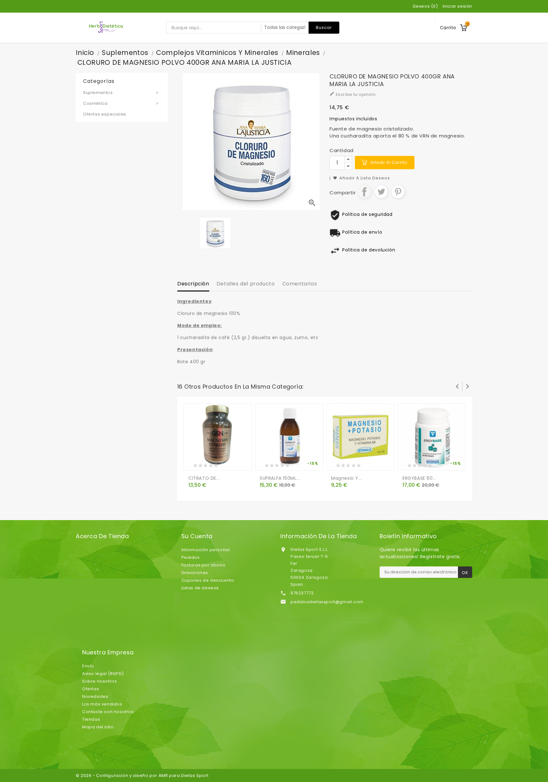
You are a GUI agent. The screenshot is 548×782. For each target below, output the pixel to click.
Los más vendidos (102, 704)
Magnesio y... (346, 478)
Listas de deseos (200, 588)
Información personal (205, 550)
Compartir (364, 191)
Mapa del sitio (98, 727)
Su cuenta (196, 536)
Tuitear (381, 191)
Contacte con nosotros (108, 712)
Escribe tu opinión (352, 94)
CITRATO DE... (204, 478)
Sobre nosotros (99, 681)
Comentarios (299, 283)
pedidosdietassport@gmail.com (326, 602)
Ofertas (90, 689)
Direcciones (194, 573)
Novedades (95, 696)
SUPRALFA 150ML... (280, 478)
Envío (88, 666)
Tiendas (91, 719)
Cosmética (121, 103)
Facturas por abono (203, 565)
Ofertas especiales (104, 114)
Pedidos (190, 557)
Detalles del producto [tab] (246, 283)
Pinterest (398, 191)
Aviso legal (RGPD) (103, 674)
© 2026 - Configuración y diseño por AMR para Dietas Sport (142, 775)
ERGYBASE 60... (419, 478)
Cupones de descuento (207, 580)
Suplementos (121, 93)
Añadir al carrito (388, 162)
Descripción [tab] (193, 283)
